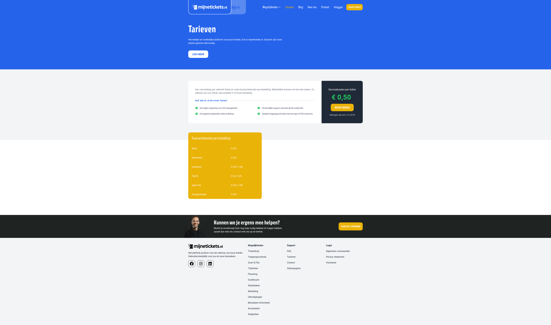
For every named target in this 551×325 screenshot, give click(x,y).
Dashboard (253, 279)
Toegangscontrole (257, 256)
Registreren (342, 107)
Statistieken (254, 285)
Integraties (253, 314)
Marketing (253, 291)
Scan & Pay (254, 262)
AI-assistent (254, 308)
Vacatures (331, 262)
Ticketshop (253, 250)
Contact (325, 7)
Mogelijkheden (270, 7)
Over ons (312, 7)
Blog (300, 7)
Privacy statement (335, 256)
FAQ (289, 250)
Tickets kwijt (354, 7)
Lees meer (198, 54)
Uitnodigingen (255, 296)
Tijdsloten (253, 268)
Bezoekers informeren (259, 302)
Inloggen (338, 7)
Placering (252, 273)
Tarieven (289, 7)
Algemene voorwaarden (338, 250)
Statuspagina (294, 268)
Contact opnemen (350, 226)
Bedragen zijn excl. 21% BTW (342, 114)
